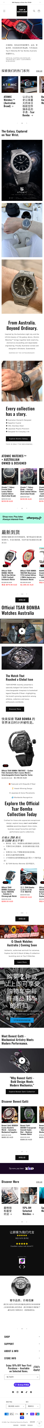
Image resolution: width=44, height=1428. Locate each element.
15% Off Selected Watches (27, 1211)
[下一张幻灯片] (26, 526)
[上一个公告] (4, 2)
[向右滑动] (26, 123)
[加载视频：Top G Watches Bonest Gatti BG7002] (22, 1060)
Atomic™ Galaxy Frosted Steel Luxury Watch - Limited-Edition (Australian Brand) (9, 491)
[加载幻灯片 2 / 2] (23, 1030)
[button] (4, 11)
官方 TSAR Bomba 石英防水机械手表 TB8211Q (27, 889)
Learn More (22, 962)
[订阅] (37, 1377)
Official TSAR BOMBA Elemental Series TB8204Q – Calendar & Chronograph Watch (9, 891)
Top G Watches (11, 1422)
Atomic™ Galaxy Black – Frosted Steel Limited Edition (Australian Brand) (28, 490)
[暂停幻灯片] (41, 526)
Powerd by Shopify (22, 1422)
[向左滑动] (17, 123)
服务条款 (15, 1425)
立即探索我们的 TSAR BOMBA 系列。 (22, 1021)
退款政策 (32, 1422)
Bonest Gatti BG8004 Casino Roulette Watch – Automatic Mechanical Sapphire (10, 1128)
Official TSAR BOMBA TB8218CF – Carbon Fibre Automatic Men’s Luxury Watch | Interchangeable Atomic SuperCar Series (17, 773)
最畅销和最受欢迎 (8, 1211)
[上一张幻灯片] (17, 526)
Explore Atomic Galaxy (18, 439)
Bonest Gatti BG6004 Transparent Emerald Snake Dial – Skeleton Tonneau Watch (28, 1129)
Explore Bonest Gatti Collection (22, 1092)
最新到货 (11, 531)
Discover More (15, 709)
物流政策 (23, 1425)
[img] (22, 1235)
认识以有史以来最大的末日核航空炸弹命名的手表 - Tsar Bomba (28, 106)
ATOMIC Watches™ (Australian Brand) (9, 101)
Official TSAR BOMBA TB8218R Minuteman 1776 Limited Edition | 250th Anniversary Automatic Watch (28, 575)
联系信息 (30, 1425)
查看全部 (39, 71)
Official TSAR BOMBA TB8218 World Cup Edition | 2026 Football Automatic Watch (8, 575)
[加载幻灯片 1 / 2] (20, 1030)
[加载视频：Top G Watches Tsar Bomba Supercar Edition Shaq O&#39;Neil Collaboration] (22, 631)
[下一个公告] (40, 2)
